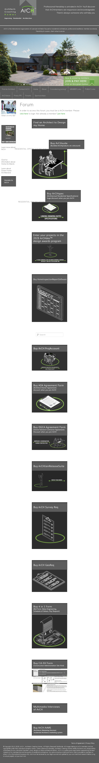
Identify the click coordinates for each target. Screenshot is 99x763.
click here (24, 113)
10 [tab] (44, 84)
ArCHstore (6, 96)
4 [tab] (27, 84)
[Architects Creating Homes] (18, 18)
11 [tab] (46, 84)
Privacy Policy (90, 743)
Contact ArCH (24, 89)
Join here (61, 113)
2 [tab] (21, 84)
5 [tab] (29, 84)
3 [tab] (24, 84)
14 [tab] (55, 84)
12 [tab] (49, 84)
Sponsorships (40, 96)
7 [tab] (35, 84)
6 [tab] (32, 84)
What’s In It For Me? (8, 116)
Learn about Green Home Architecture (6, 170)
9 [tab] (41, 84)
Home (35, 89)
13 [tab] (52, 84)
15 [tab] (58, 84)
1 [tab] (18, 84)
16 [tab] (61, 84)
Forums (28, 96)
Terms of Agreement (77, 743)
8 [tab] (38, 84)
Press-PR (18, 96)
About (44, 89)
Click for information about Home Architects (8, 162)
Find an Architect (8, 89)
